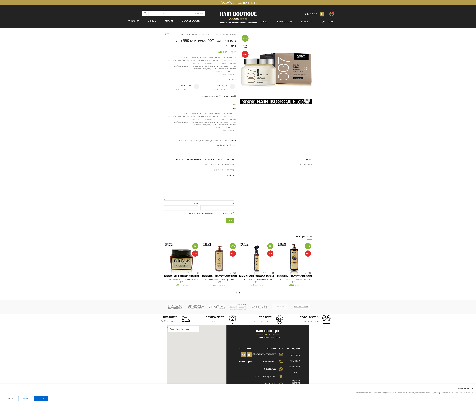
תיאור (234, 104)
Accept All (41, 398)
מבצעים (152, 20)
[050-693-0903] (281, 361)
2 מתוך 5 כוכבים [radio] (220, 170)
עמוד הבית (233, 34)
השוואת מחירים (229, 96)
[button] (279, 252)
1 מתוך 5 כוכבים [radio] (222, 170)
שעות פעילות (270, 383)
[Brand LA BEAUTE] (259, 306)
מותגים (135, 20)
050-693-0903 (269, 361)
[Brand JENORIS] (217, 306)
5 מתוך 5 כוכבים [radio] (215, 170)
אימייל (195, 203)
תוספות (169, 20)
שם (232, 203)
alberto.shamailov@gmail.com (260, 353)
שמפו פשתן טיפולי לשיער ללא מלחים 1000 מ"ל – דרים (294, 280)
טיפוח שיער (327, 21)
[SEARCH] (145, 13)
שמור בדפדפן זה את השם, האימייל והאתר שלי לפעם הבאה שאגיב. (210, 213)
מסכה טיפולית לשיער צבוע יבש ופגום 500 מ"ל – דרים (182, 280)
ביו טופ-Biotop (216, 34)
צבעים (264, 21)
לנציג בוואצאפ (270, 368)
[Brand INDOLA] (196, 306)
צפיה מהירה (279, 257)
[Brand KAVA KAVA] (238, 306)
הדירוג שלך (230, 170)
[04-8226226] (322, 14)
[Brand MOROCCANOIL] (280, 306)
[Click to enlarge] (307, 100)
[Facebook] (249, 354)
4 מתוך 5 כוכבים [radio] (217, 170)
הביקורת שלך (229, 175)
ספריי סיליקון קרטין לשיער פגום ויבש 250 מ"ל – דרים (256, 280)
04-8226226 (311, 14)
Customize (25, 398)
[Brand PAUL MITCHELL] (301, 306)
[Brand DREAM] (174, 306)
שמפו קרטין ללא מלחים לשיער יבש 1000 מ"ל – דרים (219, 280)
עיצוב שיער (306, 21)
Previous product (170, 34)
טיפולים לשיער (284, 21)
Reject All (10, 398)
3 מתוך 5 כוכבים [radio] (219, 170)
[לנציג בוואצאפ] (281, 369)
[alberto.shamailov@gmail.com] (281, 354)
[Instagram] (243, 354)
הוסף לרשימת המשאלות (210, 96)
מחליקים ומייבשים (191, 20)
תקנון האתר (245, 361)
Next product (165, 34)
